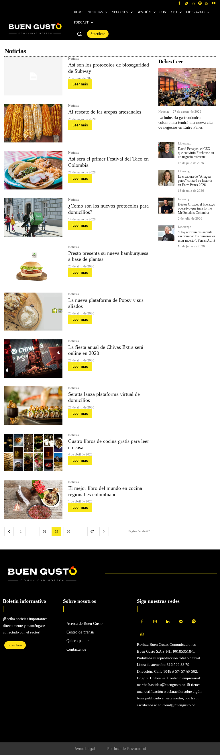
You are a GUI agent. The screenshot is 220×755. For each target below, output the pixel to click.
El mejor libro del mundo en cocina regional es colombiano (105, 491)
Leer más (80, 84)
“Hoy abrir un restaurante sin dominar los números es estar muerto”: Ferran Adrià (196, 236)
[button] (79, 34)
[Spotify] (200, 3)
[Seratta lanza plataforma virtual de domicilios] (33, 405)
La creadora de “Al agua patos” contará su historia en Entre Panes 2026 (195, 181)
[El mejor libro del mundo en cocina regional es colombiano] (33, 499)
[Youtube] (213, 3)
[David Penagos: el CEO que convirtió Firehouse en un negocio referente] (166, 150)
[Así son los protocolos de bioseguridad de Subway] (33, 76)
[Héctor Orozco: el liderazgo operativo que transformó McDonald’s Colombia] (166, 205)
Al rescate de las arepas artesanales (104, 112)
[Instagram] (186, 3)
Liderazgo (184, 143)
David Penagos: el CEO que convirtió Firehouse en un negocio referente (196, 153)
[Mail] (181, 622)
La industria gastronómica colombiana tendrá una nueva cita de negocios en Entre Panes (185, 123)
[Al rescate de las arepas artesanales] (33, 123)
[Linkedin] (193, 3)
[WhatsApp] (206, 3)
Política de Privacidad (126, 748)
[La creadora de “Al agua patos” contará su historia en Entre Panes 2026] (166, 178)
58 (44, 531)
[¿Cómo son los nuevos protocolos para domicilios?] (33, 217)
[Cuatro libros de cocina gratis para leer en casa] (33, 452)
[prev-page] (9, 531)
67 (92, 531)
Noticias (73, 58)
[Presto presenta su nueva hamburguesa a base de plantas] (33, 264)
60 (68, 531)
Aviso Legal (84, 748)
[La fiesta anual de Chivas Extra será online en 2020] (33, 358)
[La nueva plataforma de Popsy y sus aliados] (33, 311)
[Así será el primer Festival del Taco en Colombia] (33, 170)
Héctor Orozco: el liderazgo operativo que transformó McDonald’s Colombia (196, 208)
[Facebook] (179, 3)
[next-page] (104, 531)
